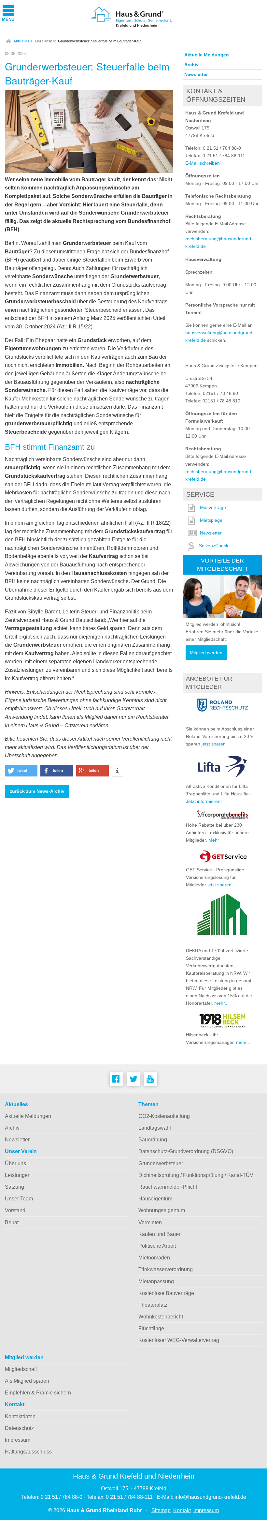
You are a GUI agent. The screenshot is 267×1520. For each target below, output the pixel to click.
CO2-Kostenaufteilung (164, 1116)
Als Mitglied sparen (27, 1381)
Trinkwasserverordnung (165, 1269)
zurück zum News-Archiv (37, 791)
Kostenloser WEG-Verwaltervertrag (178, 1340)
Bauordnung (152, 1139)
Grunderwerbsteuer (160, 1163)
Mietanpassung (156, 1281)
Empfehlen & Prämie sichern (38, 1392)
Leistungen (18, 1175)
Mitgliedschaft (21, 1369)
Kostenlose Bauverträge (166, 1293)
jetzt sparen (214, 743)
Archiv (191, 64)
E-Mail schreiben (202, 163)
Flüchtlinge (151, 1328)
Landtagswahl (154, 1128)
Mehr (213, 840)
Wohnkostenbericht (160, 1316)
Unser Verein (21, 1151)
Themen (148, 1104)
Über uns (15, 1163)
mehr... (221, 1003)
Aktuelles (21, 41)
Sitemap (161, 1510)
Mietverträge (213, 507)
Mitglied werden (206, 652)
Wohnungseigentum (161, 1210)
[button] (21, 770)
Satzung (14, 1187)
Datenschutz (19, 1428)
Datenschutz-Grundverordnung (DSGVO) (185, 1151)
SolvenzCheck (213, 545)
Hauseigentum (155, 1198)
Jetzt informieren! (204, 801)
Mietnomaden (154, 1257)
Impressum (17, 1440)
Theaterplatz (152, 1305)
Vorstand (15, 1210)
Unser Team (19, 1198)
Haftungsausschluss (28, 1451)
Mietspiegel (211, 520)
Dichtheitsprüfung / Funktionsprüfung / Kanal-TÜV (195, 1175)
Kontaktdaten (20, 1416)
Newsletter (196, 74)
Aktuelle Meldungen (206, 54)
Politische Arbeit (157, 1246)
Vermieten (150, 1222)
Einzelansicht (45, 41)
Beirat (12, 1222)
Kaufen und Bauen (160, 1234)
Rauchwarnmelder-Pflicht (167, 1187)
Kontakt (14, 1404)
